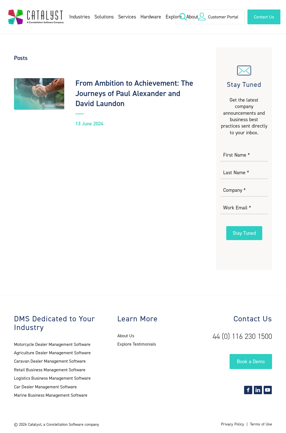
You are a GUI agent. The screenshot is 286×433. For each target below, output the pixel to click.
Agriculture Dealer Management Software (52, 353)
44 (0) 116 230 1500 (242, 336)
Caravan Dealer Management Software (50, 361)
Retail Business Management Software (49, 370)
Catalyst (34, 424)
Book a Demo (251, 361)
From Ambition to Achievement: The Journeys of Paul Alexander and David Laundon (134, 93)
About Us (125, 336)
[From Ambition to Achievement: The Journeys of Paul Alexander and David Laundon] (39, 94)
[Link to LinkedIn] (258, 390)
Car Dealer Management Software (45, 387)
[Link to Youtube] (268, 390)
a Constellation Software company (71, 424)
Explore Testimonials (136, 344)
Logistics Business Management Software (52, 378)
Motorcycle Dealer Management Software (52, 344)
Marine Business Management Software (50, 395)
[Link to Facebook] (248, 390)
